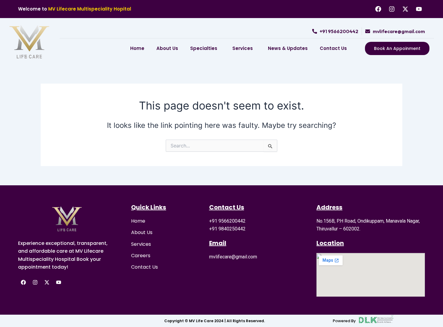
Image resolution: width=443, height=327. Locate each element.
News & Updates (288, 48)
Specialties (203, 48)
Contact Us (333, 48)
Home (137, 48)
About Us (167, 48)
